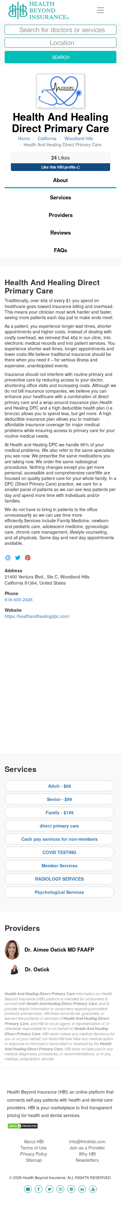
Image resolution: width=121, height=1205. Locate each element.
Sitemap (34, 1160)
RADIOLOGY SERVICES (59, 879)
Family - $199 (60, 812)
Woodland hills (79, 138)
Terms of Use (33, 1148)
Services (60, 197)
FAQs (60, 250)
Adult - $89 (59, 786)
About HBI (34, 1141)
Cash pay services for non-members (59, 839)
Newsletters (87, 1160)
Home (24, 138)
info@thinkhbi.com (87, 1141)
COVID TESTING (59, 852)
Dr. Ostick (37, 969)
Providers (61, 215)
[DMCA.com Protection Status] (22, 1125)
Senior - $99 (59, 799)
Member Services (60, 865)
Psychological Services (59, 892)
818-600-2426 (19, 599)
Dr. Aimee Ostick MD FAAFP (59, 949)
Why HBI (87, 1154)
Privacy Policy (33, 1154)
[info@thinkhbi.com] (27, 1189)
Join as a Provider (87, 1148)
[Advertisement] (60, 683)
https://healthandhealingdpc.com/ (37, 616)
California (47, 138)
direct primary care (59, 826)
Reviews (60, 232)
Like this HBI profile (59, 167)
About (60, 180)
